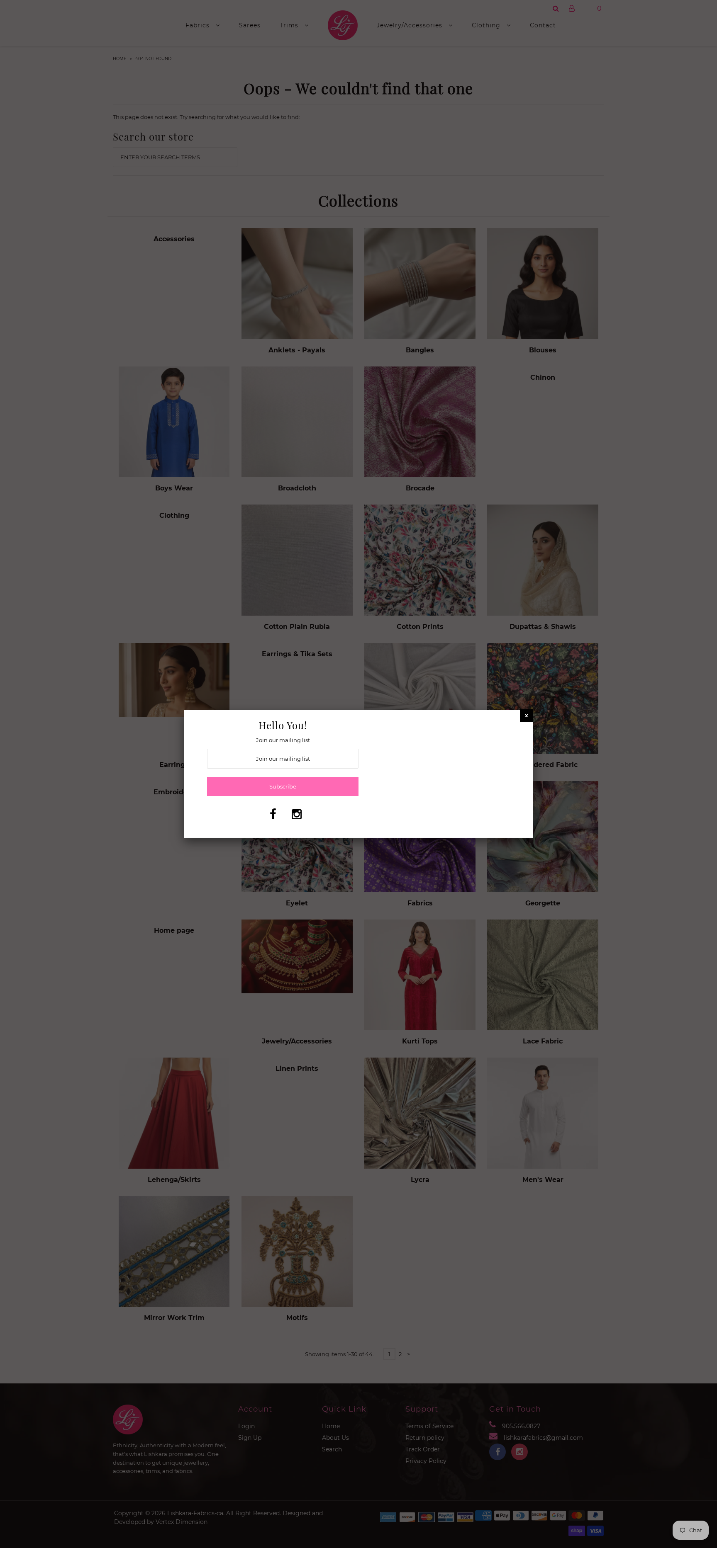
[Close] (526, 715)
